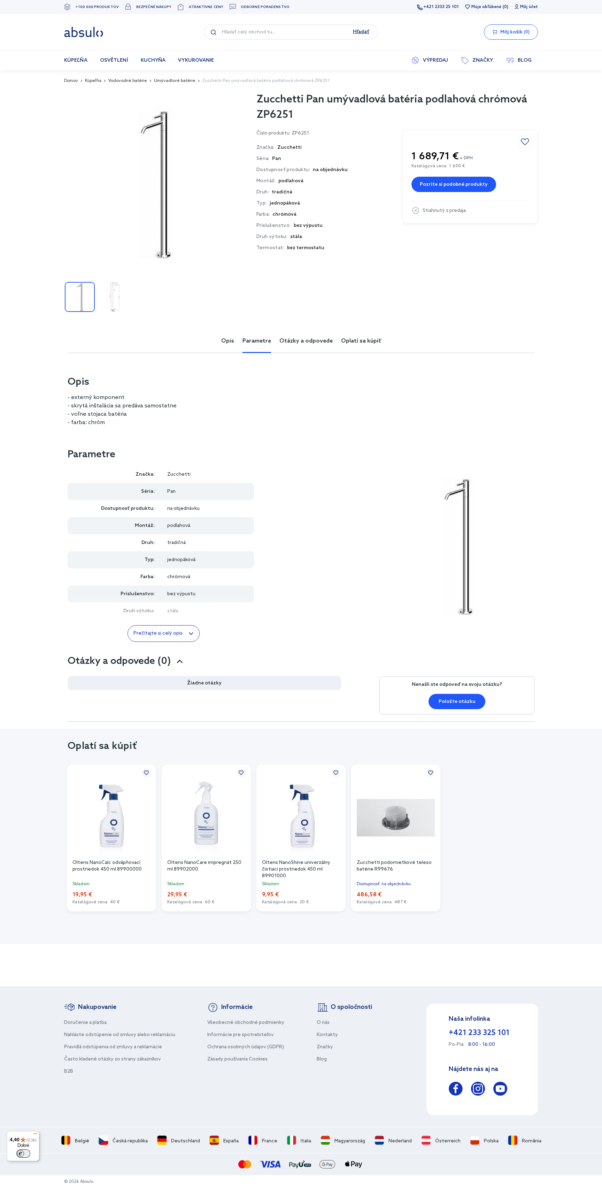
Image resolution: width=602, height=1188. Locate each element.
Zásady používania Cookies (237, 1059)
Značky (325, 1047)
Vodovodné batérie (127, 80)
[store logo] (83, 32)
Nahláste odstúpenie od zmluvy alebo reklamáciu (119, 1035)
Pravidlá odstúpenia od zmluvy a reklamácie (113, 1047)
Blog (322, 1059)
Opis (227, 341)
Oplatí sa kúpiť (361, 341)
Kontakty (327, 1035)
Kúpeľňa (93, 80)
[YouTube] (500, 1090)
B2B (68, 1071)
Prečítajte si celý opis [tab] (158, 633)
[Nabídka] (35, 1135)
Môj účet (529, 7)
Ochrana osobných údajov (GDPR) (245, 1047)
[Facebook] (456, 1090)
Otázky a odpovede (306, 341)
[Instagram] (478, 1090)
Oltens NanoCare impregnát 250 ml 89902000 (204, 866)
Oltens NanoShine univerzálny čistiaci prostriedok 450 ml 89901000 (296, 869)
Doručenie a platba (85, 1023)
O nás (323, 1023)
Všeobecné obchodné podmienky (245, 1023)
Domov (71, 80)
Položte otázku (457, 702)
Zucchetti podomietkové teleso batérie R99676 (394, 866)
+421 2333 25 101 (441, 7)
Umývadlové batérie (174, 80)
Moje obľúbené (486, 7)
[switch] (23, 1153)
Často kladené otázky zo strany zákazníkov (112, 1059)
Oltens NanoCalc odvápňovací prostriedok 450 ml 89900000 (107, 866)
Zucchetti (179, 474)
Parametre (256, 341)
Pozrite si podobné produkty (454, 184)
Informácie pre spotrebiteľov (240, 1035)
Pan (276, 159)
